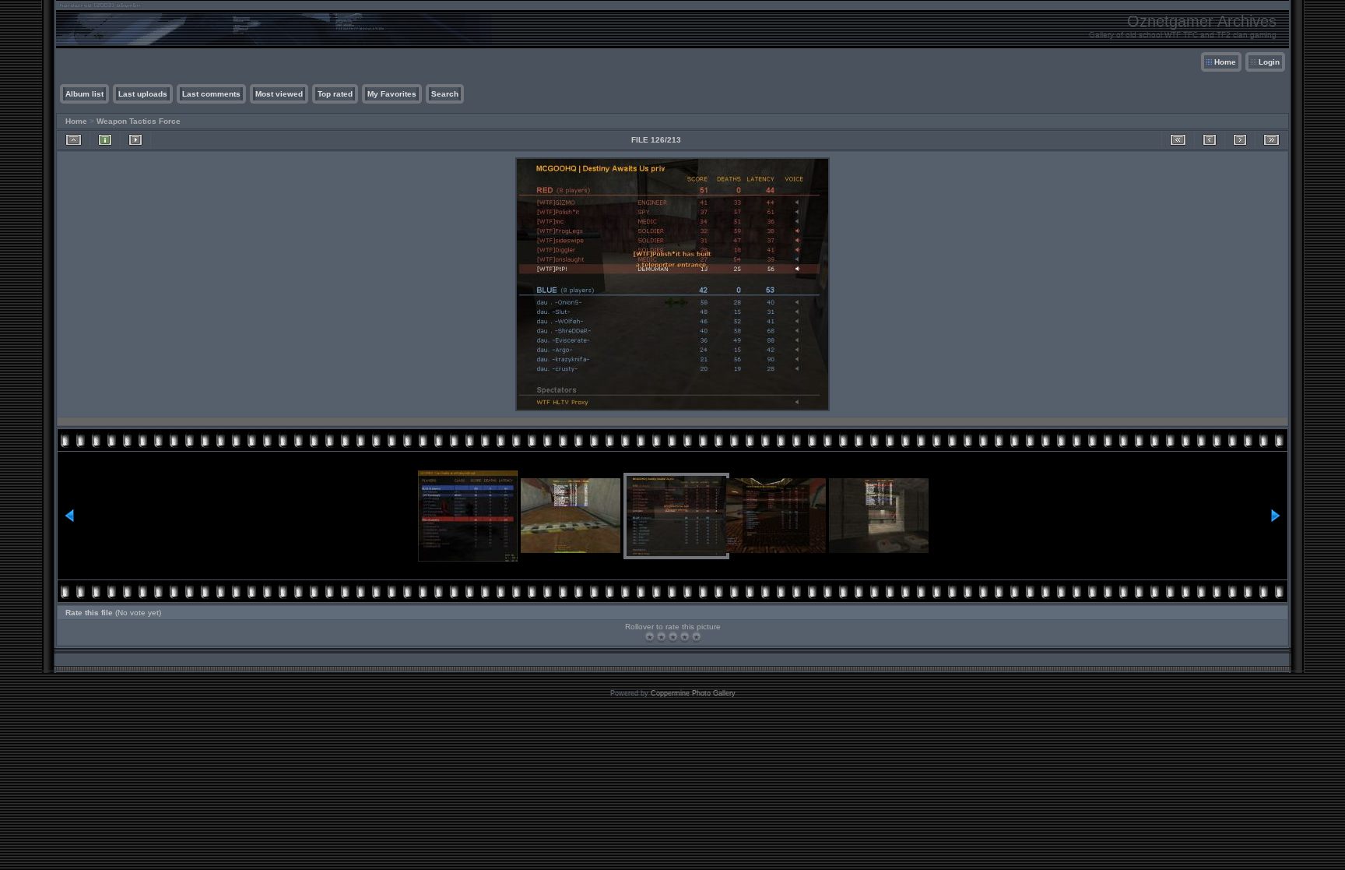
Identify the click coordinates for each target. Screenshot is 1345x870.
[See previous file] (1209, 140)
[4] (684, 637)
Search (444, 94)
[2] (661, 637)
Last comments (211, 94)
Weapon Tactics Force (139, 121)
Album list (84, 94)
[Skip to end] (1271, 140)
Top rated (335, 94)
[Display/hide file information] (105, 140)
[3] (673, 637)
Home (1225, 62)
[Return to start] (1178, 140)
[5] (696, 637)
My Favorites (391, 94)
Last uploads (142, 94)
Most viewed (279, 94)
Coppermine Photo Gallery (693, 693)
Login (1269, 62)
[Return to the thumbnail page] (74, 140)
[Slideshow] (135, 140)
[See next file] (1240, 140)
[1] (649, 637)
